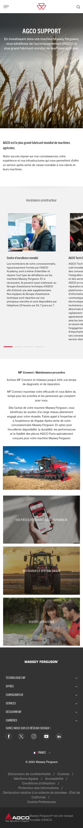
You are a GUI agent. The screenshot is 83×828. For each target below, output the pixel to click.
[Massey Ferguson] (41, 6)
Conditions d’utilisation (38, 783)
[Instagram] (34, 736)
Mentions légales (26, 779)
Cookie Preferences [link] (41, 802)
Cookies (63, 774)
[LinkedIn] (59, 736)
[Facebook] (9, 736)
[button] (8, 345)
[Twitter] (21, 736)
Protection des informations (38, 788)
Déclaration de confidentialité (29, 774)
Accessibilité (54, 779)
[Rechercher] (78, 6)
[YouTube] (46, 736)
